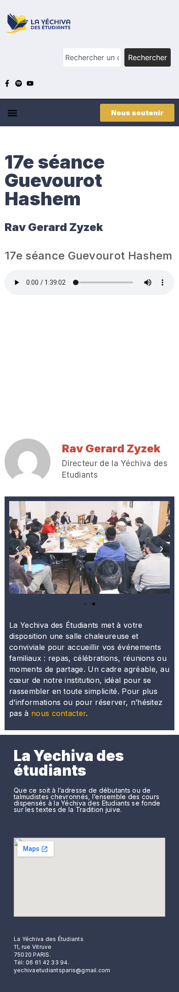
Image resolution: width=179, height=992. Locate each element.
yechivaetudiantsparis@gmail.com (62, 970)
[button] (12, 112)
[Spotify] (18, 83)
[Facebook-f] (7, 83)
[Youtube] (30, 83)
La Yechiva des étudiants (69, 763)
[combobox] (92, 57)
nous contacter (58, 713)
